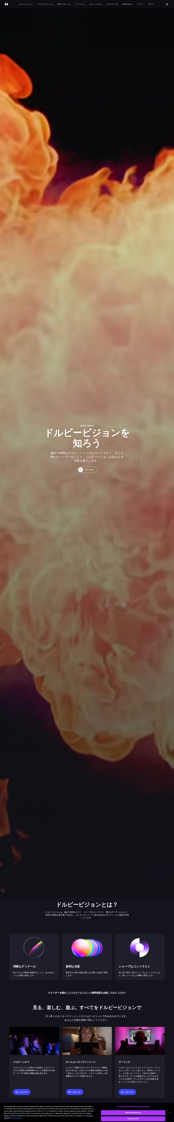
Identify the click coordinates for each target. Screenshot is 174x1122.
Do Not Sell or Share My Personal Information (133, 1106)
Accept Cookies (133, 1119)
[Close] (170, 1112)
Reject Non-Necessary (133, 1112)
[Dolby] (6, 4)
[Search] (167, 4)
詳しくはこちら (22, 1092)
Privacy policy (16, 1118)
